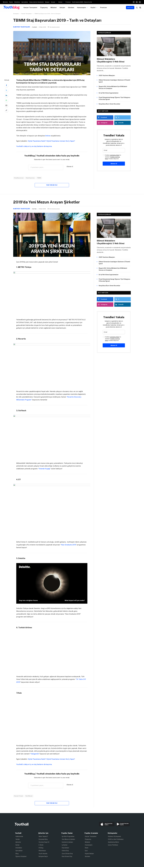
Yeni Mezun (28, 796)
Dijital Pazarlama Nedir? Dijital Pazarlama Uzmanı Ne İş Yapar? (51, 141)
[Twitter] (6, 90)
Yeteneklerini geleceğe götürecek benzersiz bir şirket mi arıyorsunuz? (42, 320)
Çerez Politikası (113, 845)
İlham (86, 848)
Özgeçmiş (44, 7)
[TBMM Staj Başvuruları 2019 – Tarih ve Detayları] (51, 74)
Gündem (71, 7)
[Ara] (140, 7)
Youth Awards (43, 853)
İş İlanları (64, 845)
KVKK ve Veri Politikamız (116, 839)
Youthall (34, 27)
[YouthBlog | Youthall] (11, 7)
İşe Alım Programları (68, 836)
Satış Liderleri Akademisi (36, 2)
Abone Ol (114, 164)
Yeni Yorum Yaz (51, 185)
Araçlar (53, 2)
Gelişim (62, 7)
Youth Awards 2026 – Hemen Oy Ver (82, 2)
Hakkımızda (19, 836)
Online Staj (65, 851)
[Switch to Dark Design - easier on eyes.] (137, 7)
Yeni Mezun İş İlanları (68, 839)
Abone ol (70, 166)
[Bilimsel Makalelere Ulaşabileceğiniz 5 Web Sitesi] (114, 46)
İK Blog (41, 848)
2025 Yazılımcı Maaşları (107, 75)
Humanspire (81, 7)
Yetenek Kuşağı (44, 469)
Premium (68, 2)
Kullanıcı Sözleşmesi (114, 836)
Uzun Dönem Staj (67, 853)
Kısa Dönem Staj (67, 856)
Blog (17, 853)
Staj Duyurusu (30, 178)
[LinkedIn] (6, 95)
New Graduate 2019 (68, 545)
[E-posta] (6, 105)
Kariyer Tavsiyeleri (30, 7)
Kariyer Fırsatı (18, 796)
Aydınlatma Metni (113, 842)
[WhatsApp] (6, 100)
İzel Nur (34, 209)
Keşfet (93, 7)
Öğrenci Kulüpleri (20, 856)
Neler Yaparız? (43, 836)
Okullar (60, 2)
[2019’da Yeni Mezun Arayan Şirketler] (51, 256)
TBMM (39, 178)
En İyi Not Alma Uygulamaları (108, 93)
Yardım (17, 839)
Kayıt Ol (130, 7)
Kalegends (35, 754)
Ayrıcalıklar (24, 2)
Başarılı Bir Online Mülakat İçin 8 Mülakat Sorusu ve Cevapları (113, 87)
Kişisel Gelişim (89, 853)
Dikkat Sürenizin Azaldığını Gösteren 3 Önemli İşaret (114, 81)
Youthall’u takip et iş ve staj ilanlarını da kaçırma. (34, 146)
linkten (47, 136)
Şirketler (5, 2)
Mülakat (54, 7)
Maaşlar (47, 2)
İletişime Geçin (43, 856)
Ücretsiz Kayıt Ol (44, 842)
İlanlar (11, 2)
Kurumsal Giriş (43, 839)
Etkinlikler (17, 2)
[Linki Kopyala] (6, 110)
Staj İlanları (65, 848)
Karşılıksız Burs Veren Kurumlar (109, 104)
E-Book (41, 845)
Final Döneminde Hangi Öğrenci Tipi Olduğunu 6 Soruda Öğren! (114, 98)
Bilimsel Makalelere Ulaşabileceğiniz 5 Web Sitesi (110, 60)
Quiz (86, 851)
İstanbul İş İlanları (67, 842)
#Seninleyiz (42, 851)
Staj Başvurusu (18, 178)
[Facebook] (6, 85)
